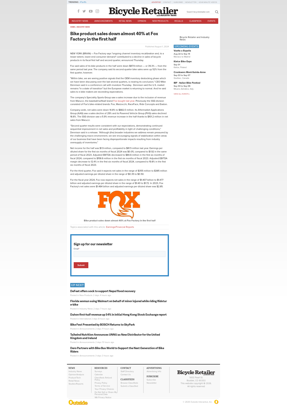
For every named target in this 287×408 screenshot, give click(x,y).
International (85, 319)
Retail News (125, 21)
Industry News (80, 21)
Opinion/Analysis (76, 374)
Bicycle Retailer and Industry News (194, 38)
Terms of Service (102, 386)
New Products (160, 21)
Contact (167, 2)
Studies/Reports (76, 384)
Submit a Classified (129, 386)
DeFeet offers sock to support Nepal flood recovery (102, 291)
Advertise (156, 2)
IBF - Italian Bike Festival (187, 82)
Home (72, 27)
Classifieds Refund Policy (103, 378)
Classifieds (195, 21)
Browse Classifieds (129, 383)
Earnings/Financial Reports (120, 227)
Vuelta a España (182, 50)
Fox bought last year (123, 100)
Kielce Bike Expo (183, 61)
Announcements (103, 21)
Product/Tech (75, 377)
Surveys (98, 371)
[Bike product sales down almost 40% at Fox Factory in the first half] (119, 218)
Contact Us (126, 374)
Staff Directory (127, 371)
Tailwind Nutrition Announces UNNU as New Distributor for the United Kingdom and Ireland (115, 336)
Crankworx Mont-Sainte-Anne (190, 72)
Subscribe (178, 2)
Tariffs (83, 2)
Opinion (142, 21)
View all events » (182, 94)
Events (211, 21)
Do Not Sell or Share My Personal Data (106, 393)
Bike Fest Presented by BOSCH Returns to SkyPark (102, 324)
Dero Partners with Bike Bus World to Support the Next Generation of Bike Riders (117, 349)
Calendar (99, 374)
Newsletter (190, 2)
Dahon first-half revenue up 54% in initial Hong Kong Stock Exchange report (118, 314)
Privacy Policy (101, 383)
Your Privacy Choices (104, 389)
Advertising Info (154, 371)
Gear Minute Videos (208, 2)
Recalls (178, 21)
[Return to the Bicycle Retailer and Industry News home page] (143, 15)
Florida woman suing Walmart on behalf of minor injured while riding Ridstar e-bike (118, 302)
